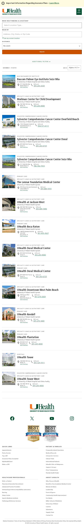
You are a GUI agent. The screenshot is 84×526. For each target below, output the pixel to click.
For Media (49, 498)
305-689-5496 (41, 209)
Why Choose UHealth (52, 481)
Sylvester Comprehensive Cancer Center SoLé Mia (44, 159)
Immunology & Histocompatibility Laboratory (16, 489)
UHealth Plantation (28, 337)
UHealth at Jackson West (31, 202)
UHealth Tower (25, 357)
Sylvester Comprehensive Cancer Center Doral (42, 139)
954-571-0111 (43, 126)
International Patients (53, 461)
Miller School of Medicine (54, 501)
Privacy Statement (27, 521)
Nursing (4, 492)
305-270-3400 (38, 321)
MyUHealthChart (7, 461)
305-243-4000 (39, 106)
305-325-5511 (39, 363)
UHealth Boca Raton (28, 226)
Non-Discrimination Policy (59, 521)
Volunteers (49, 509)
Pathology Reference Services (11, 501)
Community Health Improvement (56, 495)
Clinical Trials (50, 458)
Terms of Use (18, 521)
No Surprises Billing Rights (74, 521)
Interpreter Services (52, 456)
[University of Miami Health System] (11, 11)
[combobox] (42, 25)
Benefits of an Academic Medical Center (58, 484)
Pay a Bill (5, 456)
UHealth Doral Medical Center (33, 248)
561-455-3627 (43, 233)
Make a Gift (6, 464)
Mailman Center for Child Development (39, 99)
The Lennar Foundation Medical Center (38, 182)
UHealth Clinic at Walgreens (54, 464)
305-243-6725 (41, 146)
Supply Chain (50, 512)
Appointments (6, 450)
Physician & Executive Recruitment (12, 484)
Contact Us (49, 515)
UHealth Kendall (26, 314)
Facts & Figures (50, 492)
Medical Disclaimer (8, 521)
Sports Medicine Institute (10, 498)
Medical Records (51, 453)
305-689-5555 (46, 189)
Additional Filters (40, 61)
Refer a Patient (6, 481)
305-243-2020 (39, 86)
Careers (48, 506)
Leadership (49, 489)
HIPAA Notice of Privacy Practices (42, 521)
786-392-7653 (39, 166)
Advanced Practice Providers (11, 487)
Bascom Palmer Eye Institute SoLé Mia (38, 79)
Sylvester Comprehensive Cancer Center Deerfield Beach (48, 119)
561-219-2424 (40, 297)
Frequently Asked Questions (55, 450)
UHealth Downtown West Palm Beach (38, 290)
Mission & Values (51, 487)
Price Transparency (52, 470)
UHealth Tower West (28, 379)
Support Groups (51, 467)
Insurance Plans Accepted (10, 458)
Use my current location (12, 38)
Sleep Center (6, 495)
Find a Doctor (6, 453)
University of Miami (52, 504)
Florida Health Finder (52, 473)
